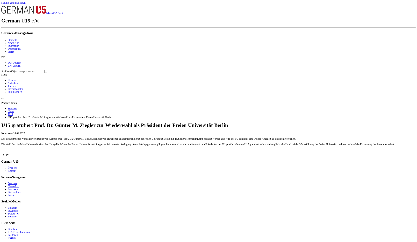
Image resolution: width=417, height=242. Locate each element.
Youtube (12, 216)
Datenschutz (14, 48)
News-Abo (13, 42)
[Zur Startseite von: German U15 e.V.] (23, 12)
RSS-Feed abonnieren (19, 232)
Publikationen (15, 91)
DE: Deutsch (14, 62)
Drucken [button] (12, 229)
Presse (11, 51)
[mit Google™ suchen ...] (46, 72)
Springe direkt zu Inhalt (13, 2)
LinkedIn (12, 207)
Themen (12, 86)
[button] (208, 57)
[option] (212, 62)
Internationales (15, 89)
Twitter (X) (13, 213)
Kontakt (12, 170)
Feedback (13, 235)
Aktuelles (13, 83)
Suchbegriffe (7, 71)
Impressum (13, 45)
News (11, 111)
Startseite (12, 40)
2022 (10, 114)
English (12, 237)
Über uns (12, 80)
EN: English (14, 65)
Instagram (13, 210)
